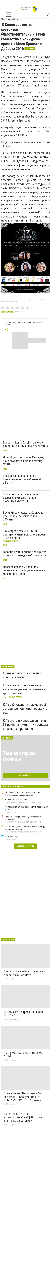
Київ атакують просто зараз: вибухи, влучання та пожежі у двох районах (24, 689)
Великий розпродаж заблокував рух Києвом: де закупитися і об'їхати (23, 516)
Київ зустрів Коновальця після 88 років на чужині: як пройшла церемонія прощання (25, 724)
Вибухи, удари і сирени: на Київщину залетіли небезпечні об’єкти (22, 479)
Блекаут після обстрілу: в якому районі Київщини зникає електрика (25, 444)
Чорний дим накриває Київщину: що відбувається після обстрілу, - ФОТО (24, 461)
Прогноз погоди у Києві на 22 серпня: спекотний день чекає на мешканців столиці (24, 570)
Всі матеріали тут (26, 775)
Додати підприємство (25, 846)
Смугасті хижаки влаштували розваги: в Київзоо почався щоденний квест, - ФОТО (21, 497)
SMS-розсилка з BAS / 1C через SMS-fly (23, 1054)
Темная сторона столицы (19, 756)
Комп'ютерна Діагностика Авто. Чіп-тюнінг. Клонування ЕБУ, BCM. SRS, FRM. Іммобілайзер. (24, 1097)
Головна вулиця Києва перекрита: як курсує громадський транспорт (24, 553)
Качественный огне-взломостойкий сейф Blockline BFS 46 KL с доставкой (23, 1117)
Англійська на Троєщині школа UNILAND (24, 1013)
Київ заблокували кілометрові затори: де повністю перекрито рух (25, 708)
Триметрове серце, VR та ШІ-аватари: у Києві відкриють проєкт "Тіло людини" (25, 534)
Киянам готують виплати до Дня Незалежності (23, 675)
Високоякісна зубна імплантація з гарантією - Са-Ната (24, 973)
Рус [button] (8, 14)
